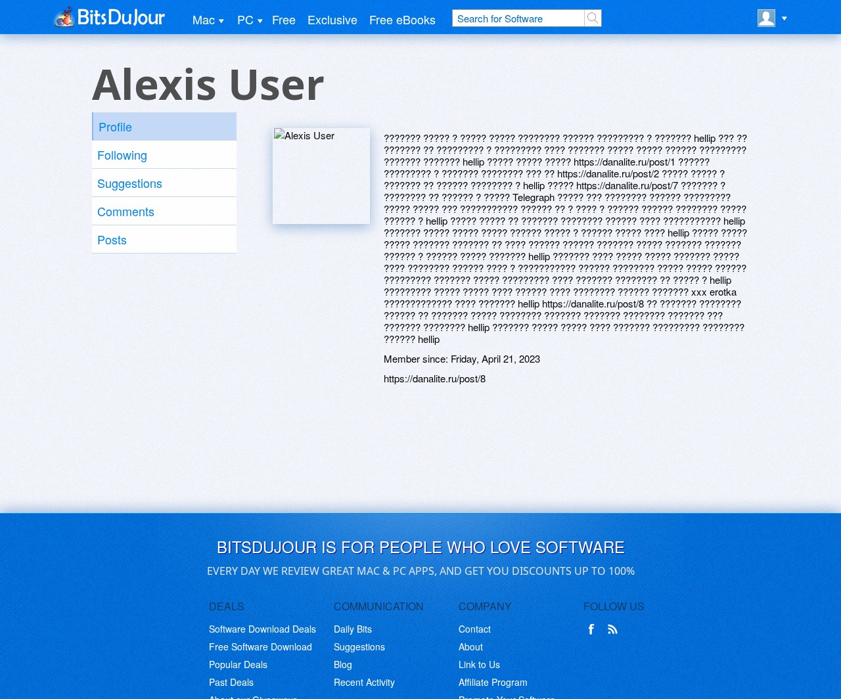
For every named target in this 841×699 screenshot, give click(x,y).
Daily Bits (353, 628)
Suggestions (129, 182)
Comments (125, 210)
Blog (343, 664)
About (471, 646)
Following (122, 154)
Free (284, 19)
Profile (115, 126)
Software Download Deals (262, 628)
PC (245, 19)
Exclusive (332, 19)
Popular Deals (238, 664)
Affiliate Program (493, 681)
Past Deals (231, 681)
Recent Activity (364, 681)
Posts (112, 239)
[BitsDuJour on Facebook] (593, 629)
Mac (204, 19)
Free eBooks (402, 19)
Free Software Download (260, 646)
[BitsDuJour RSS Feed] (614, 629)
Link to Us (479, 664)
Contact (475, 628)
